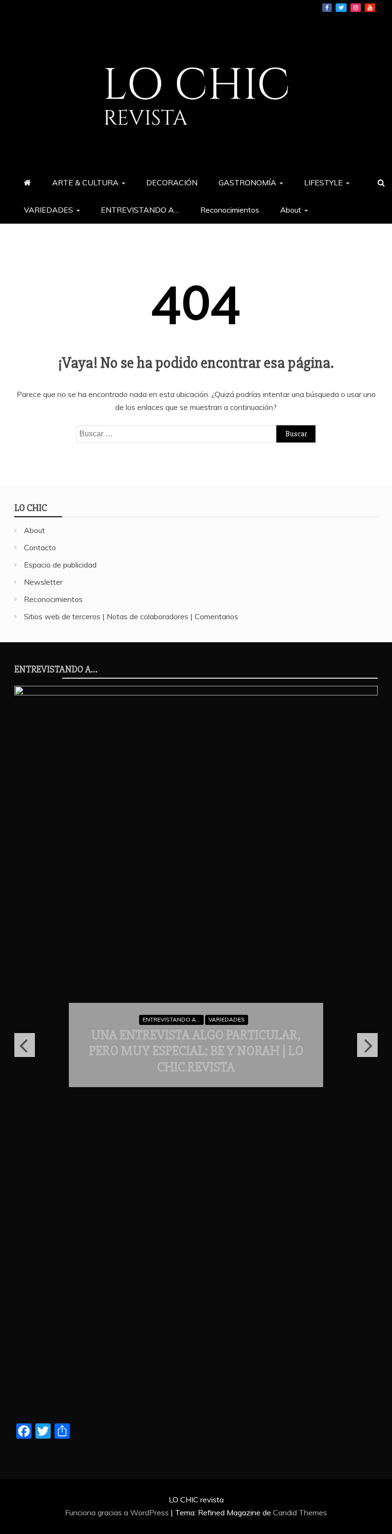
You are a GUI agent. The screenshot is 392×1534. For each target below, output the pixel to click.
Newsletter (43, 582)
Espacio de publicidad (60, 564)
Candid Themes (300, 1512)
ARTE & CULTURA (85, 182)
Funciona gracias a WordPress (118, 1512)
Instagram (355, 7)
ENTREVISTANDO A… (140, 210)
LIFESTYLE (323, 182)
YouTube (370, 7)
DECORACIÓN (171, 182)
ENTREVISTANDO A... (171, 1019)
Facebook (327, 7)
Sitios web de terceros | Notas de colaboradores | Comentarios (131, 616)
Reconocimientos (229, 210)
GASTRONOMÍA (247, 182)
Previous (24, 1045)
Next (367, 1045)
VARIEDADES (48, 210)
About (290, 210)
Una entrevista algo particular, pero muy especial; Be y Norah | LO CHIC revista (196, 1051)
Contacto (40, 547)
